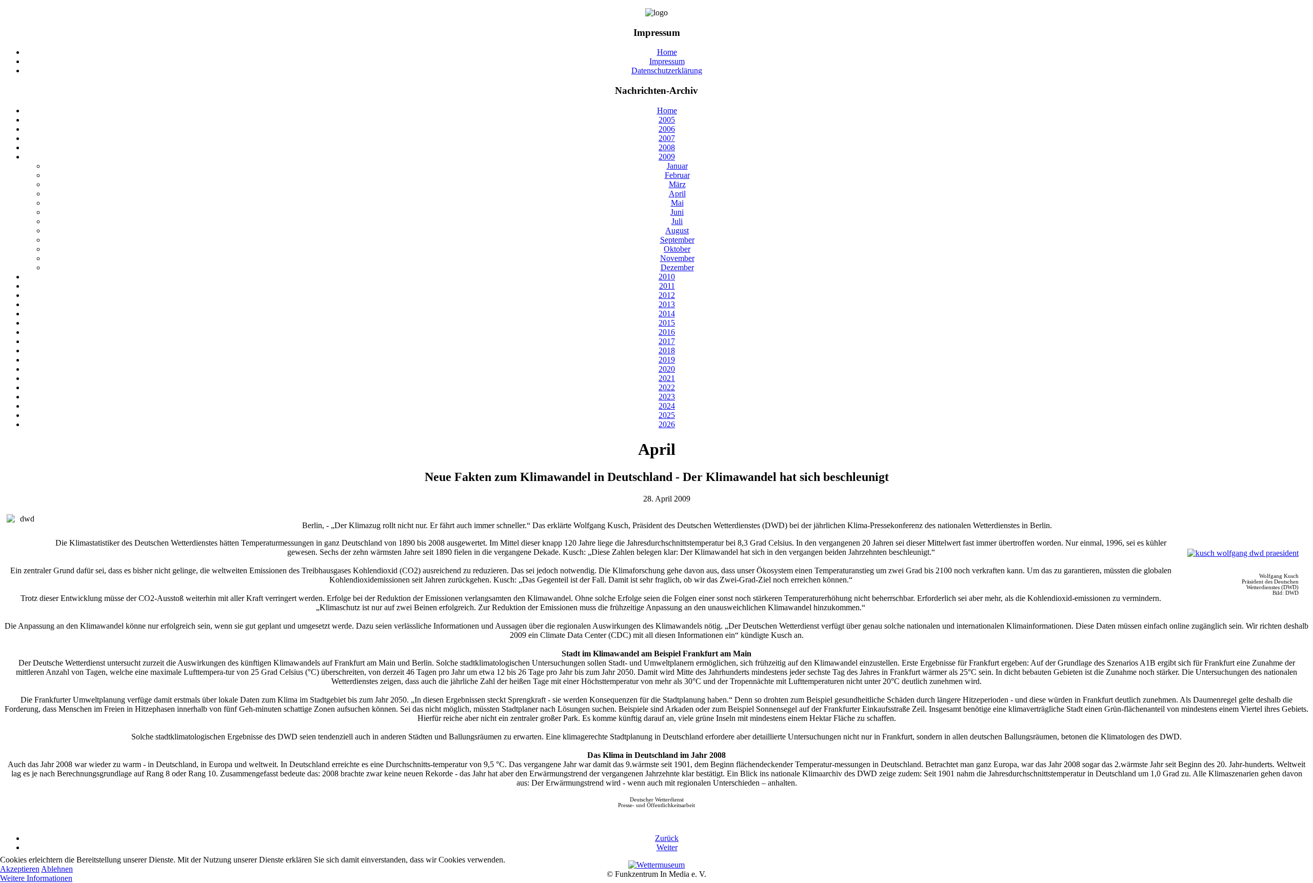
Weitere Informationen (36, 878)
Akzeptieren (19, 869)
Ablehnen (57, 869)
